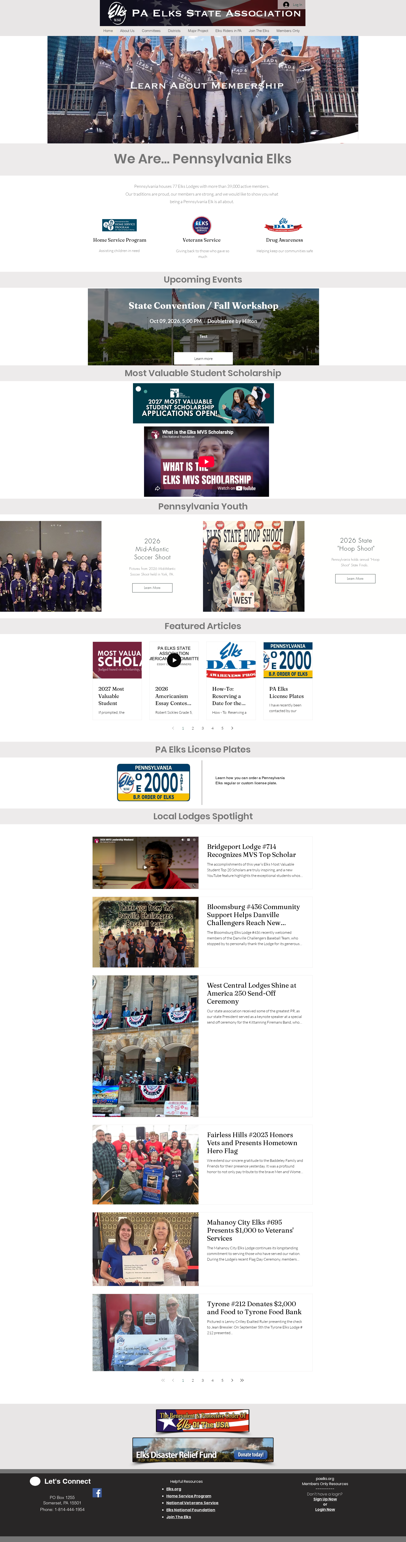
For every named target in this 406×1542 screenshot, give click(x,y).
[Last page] (242, 1380)
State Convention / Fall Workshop (203, 305)
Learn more (203, 358)
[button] (127, 30)
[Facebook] (97, 1492)
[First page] (163, 1380)
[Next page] (232, 728)
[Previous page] (173, 728)
